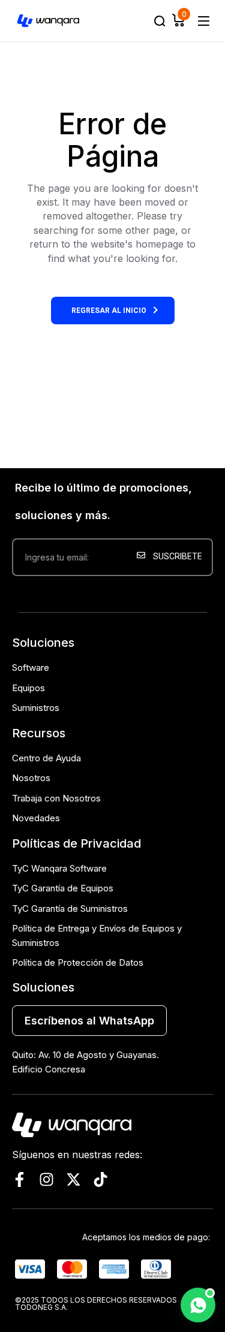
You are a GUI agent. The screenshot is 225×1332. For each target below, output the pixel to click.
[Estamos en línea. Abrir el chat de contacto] (198, 1305)
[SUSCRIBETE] (172, 596)
